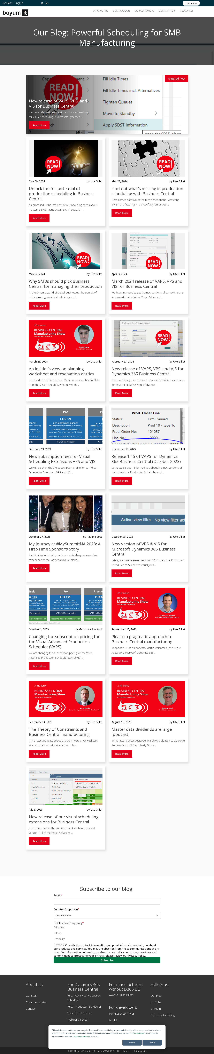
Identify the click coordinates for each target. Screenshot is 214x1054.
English (19, 3)
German (8, 3)
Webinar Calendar (78, 1019)
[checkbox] (107, 933)
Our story (31, 995)
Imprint (127, 1051)
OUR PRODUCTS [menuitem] (121, 10)
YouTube (156, 1002)
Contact (30, 1008)
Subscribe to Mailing (163, 1015)
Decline (152, 1042)
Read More (39, 125)
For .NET (114, 1020)
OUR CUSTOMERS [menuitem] (144, 10)
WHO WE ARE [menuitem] (100, 10)
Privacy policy (140, 1051)
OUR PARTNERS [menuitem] (167, 10)
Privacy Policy (138, 1033)
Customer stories (36, 1002)
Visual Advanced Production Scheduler (84, 998)
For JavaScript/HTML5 (121, 1013)
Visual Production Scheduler (84, 1006)
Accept (132, 1042)
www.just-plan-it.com (121, 994)
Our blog (156, 995)
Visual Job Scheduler (79, 1013)
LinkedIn (156, 1008)
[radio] (107, 928)
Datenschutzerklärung (81, 1036)
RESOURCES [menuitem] (186, 10)
